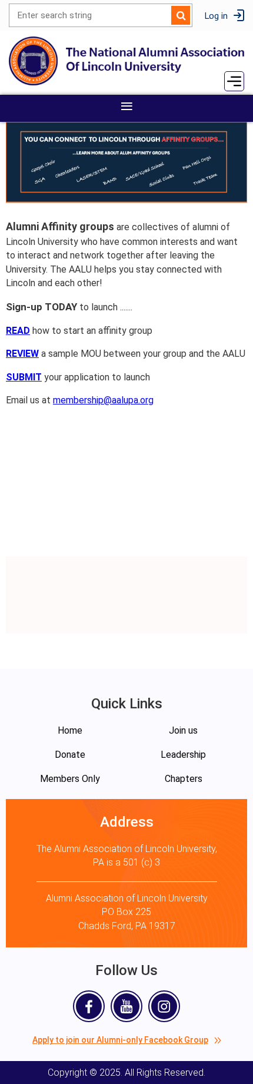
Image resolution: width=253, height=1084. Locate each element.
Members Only (70, 778)
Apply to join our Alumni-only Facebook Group (120, 1040)
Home (70, 730)
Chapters (183, 778)
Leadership (183, 754)
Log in (216, 15)
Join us (183, 730)
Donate (70, 754)
